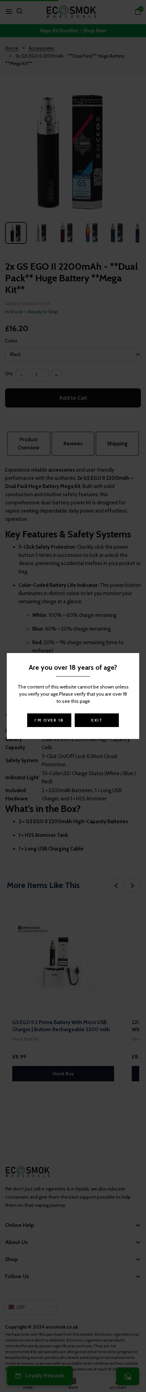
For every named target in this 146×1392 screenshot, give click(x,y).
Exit (97, 720)
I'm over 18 (49, 720)
